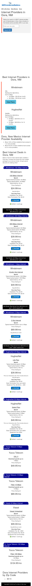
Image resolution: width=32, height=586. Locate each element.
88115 (9, 579)
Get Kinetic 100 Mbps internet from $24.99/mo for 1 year (16, 210)
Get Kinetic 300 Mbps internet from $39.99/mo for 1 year (16, 259)
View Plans (11, 102)
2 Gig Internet (16, 320)
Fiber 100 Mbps (16, 554)
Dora (20, 9)
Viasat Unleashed (16, 511)
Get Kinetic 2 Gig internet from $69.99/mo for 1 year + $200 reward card (16, 346)
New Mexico (14, 9)
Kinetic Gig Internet (16, 272)
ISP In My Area (5, 9)
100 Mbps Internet (16, 175)
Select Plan (16, 407)
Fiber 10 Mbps (16, 484)
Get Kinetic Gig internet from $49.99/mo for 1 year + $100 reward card (16, 307)
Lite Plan (16, 360)
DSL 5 (16, 456)
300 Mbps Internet (16, 224)
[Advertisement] (16, 37)
